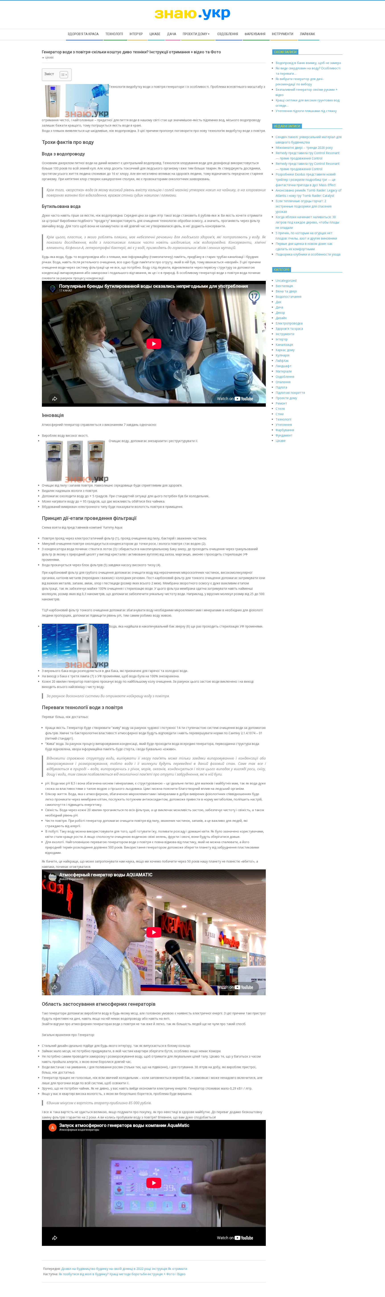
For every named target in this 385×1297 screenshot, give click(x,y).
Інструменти (285, 334)
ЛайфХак (282, 360)
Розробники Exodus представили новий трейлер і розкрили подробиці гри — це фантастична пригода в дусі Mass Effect (306, 179)
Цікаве (49, 57)
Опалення (283, 382)
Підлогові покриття (290, 392)
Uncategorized (286, 280)
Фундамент (284, 435)
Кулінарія (282, 355)
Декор (280, 312)
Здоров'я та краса (289, 328)
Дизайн (281, 318)
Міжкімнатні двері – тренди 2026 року (304, 147)
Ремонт (281, 403)
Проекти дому (286, 398)
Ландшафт (283, 366)
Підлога (281, 387)
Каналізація (284, 344)
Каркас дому (285, 350)
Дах (278, 302)
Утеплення (284, 424)
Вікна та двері (286, 291)
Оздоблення (285, 376)
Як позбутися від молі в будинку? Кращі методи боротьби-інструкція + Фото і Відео (122, 1274)
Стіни (280, 414)
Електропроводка (289, 323)
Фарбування (285, 430)
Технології (283, 419)
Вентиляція (284, 286)
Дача (279, 307)
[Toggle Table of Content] (61, 74)
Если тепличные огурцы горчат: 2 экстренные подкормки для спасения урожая (304, 206)
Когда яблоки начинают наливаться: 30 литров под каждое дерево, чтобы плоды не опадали (307, 222)
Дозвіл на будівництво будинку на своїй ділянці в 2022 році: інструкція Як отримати (124, 1269)
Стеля (280, 408)
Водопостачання (288, 296)
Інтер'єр (282, 339)
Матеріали (284, 371)
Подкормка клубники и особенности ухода (308, 254)
